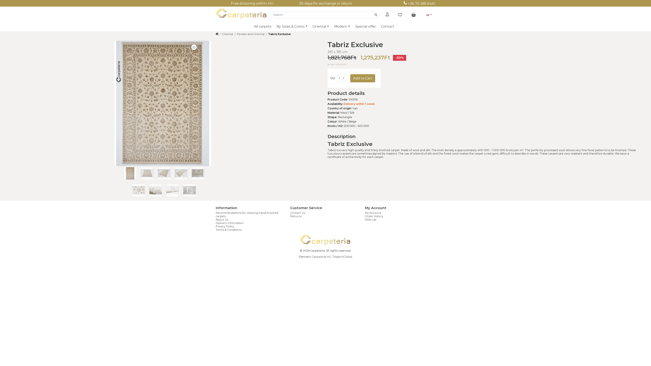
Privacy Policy (225, 226)
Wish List (371, 219)
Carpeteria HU (321, 256)
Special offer (365, 26)
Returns (295, 216)
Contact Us (297, 213)
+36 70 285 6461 (421, 3)
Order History (374, 216)
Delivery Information (230, 223)
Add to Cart (362, 78)
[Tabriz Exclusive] (162, 165)
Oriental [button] (319, 26)
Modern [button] (340, 26)
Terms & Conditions (229, 229)
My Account (373, 213)
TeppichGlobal (342, 256)
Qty (332, 78)
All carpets (262, 26)
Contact (387, 26)
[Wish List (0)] (400, 15)
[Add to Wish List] (194, 47)
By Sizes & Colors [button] (291, 26)
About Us (222, 219)
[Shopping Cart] (413, 15)
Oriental (227, 34)
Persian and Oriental (251, 34)
